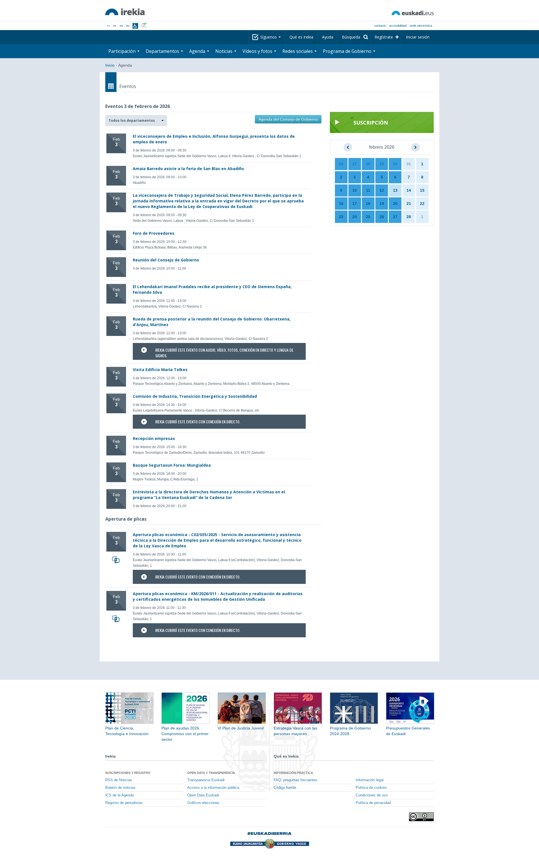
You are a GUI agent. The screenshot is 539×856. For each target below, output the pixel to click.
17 (354, 203)
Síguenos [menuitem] (269, 37)
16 (341, 203)
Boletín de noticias (120, 788)
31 (408, 164)
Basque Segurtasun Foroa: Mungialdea (172, 465)
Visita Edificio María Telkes (160, 369)
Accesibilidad (397, 25)
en (127, 25)
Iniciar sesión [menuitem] (418, 37)
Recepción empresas (154, 438)
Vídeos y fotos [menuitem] (258, 51)
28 (368, 164)
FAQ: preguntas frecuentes (296, 780)
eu (121, 25)
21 (408, 203)
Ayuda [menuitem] (327, 37)
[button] (136, 120)
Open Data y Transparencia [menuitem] (211, 772)
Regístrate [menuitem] (383, 37)
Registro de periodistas (124, 803)
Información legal (369, 780)
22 (422, 203)
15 (422, 190)
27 (354, 164)
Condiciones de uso (372, 795)
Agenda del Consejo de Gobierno (288, 119)
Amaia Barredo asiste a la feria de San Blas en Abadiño (188, 168)
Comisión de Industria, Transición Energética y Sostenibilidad (195, 396)
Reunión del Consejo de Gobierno (166, 260)
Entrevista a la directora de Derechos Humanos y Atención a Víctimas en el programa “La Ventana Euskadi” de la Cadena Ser (209, 494)
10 (354, 190)
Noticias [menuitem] (224, 51)
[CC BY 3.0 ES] (421, 816)
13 (395, 190)
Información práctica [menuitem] (293, 772)
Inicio (110, 65)
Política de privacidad (373, 803)
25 (368, 216)
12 (382, 190)
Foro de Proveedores (153, 233)
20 (395, 203)
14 (408, 190)
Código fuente (285, 788)
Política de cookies (371, 788)
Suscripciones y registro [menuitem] (127, 772)
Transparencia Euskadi (206, 780)
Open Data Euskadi (203, 795)
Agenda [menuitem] (197, 51)
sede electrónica (421, 25)
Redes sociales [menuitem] (298, 51)
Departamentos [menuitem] (163, 51)
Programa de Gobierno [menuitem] (348, 51)
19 (382, 203)
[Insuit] (135, 26)
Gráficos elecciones (203, 803)
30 (395, 164)
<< (108, 25)
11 (368, 190)
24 (354, 216)
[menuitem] (354, 37)
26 (341, 164)
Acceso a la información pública (213, 788)
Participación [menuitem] (122, 51)
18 (368, 203)
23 (341, 216)
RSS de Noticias (118, 780)
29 (382, 164)
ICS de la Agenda (119, 795)
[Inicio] (125, 11)
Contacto (380, 25)
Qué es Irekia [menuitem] (301, 37)
